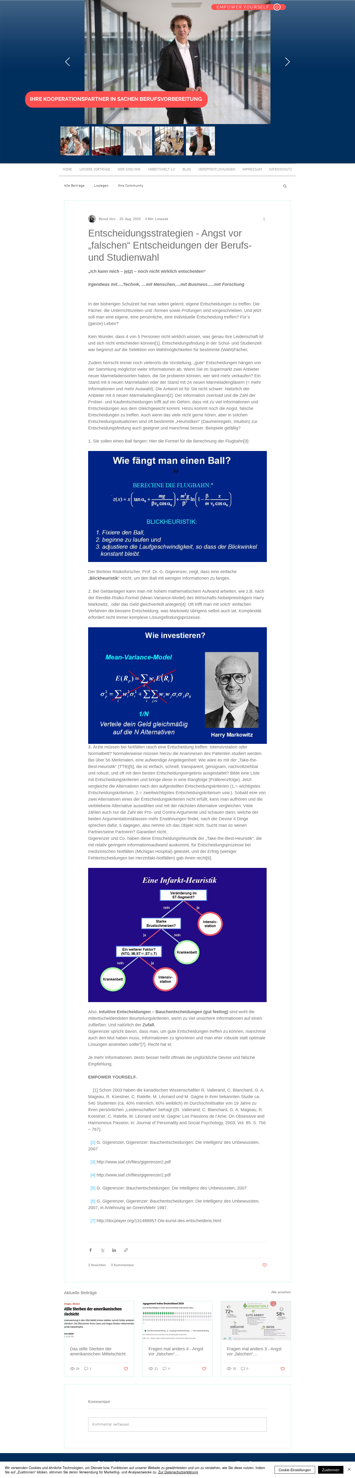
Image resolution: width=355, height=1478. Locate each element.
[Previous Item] (67, 62)
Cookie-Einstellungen (295, 1469)
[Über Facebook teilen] (90, 1250)
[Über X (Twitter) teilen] (102, 1250)
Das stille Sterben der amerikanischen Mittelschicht (98, 1351)
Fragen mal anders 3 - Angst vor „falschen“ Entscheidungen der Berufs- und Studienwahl (254, 1351)
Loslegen (101, 186)
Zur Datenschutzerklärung (178, 1472)
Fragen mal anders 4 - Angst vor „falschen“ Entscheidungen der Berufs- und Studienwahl (176, 1351)
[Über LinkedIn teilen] (114, 1250)
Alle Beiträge (74, 186)
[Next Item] (287, 62)
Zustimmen (330, 1469)
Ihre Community (130, 186)
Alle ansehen (281, 1292)
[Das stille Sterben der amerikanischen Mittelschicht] (99, 1320)
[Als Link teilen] (126, 1250)
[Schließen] (349, 1469)
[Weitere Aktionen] (264, 219)
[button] (285, 186)
